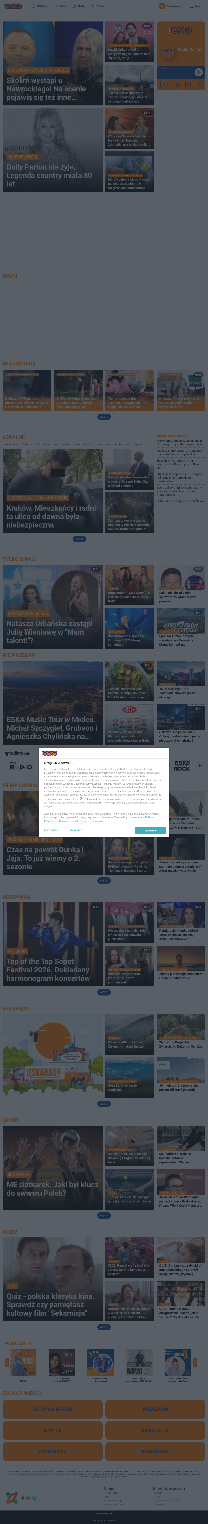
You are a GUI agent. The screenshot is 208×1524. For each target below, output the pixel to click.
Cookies (63, 820)
